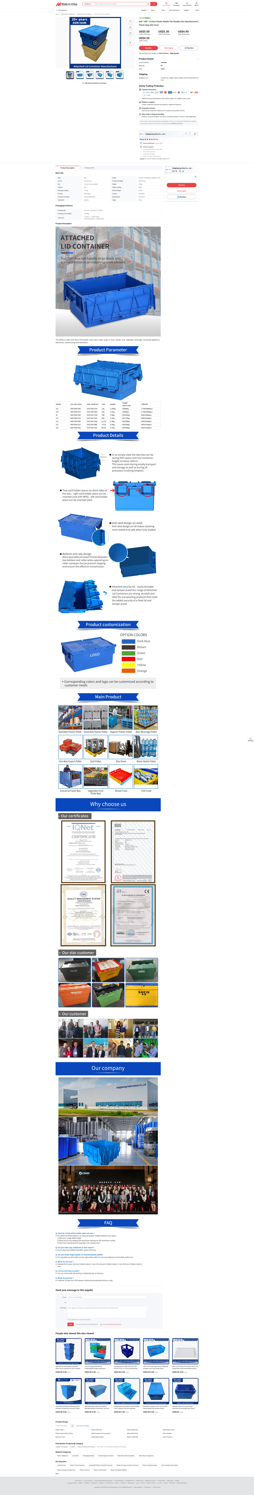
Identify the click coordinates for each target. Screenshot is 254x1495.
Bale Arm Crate (60, 1437)
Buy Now (148, 48)
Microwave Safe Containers (126, 1456)
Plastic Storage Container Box (66, 1470)
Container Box (61, 1465)
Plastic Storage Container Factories (127, 1465)
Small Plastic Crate (168, 1430)
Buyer (153, 10)
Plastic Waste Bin (132, 1430)
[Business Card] (195, 177)
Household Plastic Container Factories (100, 1465)
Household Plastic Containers (102, 14)
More (57, 1474)
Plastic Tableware (62, 1456)
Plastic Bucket (167, 1433)
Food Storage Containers (106, 1456)
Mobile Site (170, 1480)
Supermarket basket (97, 1437)
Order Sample (174, 53)
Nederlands (131, 1483)
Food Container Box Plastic (169, 1465)
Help (163, 10)
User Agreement (138, 1487)
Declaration (147, 1487)
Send (70, 1324)
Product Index (161, 1480)
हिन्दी (154, 1483)
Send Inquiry (168, 48)
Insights (177, 1480)
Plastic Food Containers (77, 1465)
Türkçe (165, 1483)
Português (94, 1483)
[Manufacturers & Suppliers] (66, 4)
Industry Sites (139, 1480)
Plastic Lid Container (100, 1470)
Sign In (142, 159)
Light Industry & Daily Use (68, 14)
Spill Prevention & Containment (100, 1433)
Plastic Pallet (60, 1430)
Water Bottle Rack (132, 1433)
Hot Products (78, 1480)
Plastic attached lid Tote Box (64, 1433)
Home (57, 14)
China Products (88, 1480)
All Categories (62, 10)
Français (101, 1483)
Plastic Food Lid (84, 1470)
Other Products (167, 1437)
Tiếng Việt (172, 1483)
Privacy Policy (156, 1487)
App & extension (174, 10)
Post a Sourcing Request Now (110, 1324)
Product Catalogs (83, 1426)
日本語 (149, 1483)
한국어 (143, 1483)
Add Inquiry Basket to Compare (95, 83)
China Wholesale (118, 1480)
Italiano (117, 1483)
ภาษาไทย (159, 1483)
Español (87, 1483)
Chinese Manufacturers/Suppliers (103, 1480)
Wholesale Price (130, 1480)
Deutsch (123, 1483)
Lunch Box (75, 1456)
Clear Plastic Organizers (146, 1456)
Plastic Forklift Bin (132, 1437)
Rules (197, 10)
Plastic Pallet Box (96, 1430)
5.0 (173, 171)
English (81, 1483)
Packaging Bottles (88, 1456)
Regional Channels (150, 1480)
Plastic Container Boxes (149, 1465)
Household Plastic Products (84, 14)
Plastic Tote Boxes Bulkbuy (119, 1470)
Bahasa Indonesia (182, 1483)
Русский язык (109, 1483)
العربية (137, 1483)
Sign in (196, 5)
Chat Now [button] (190, 48)
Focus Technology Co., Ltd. (114, 1487)
